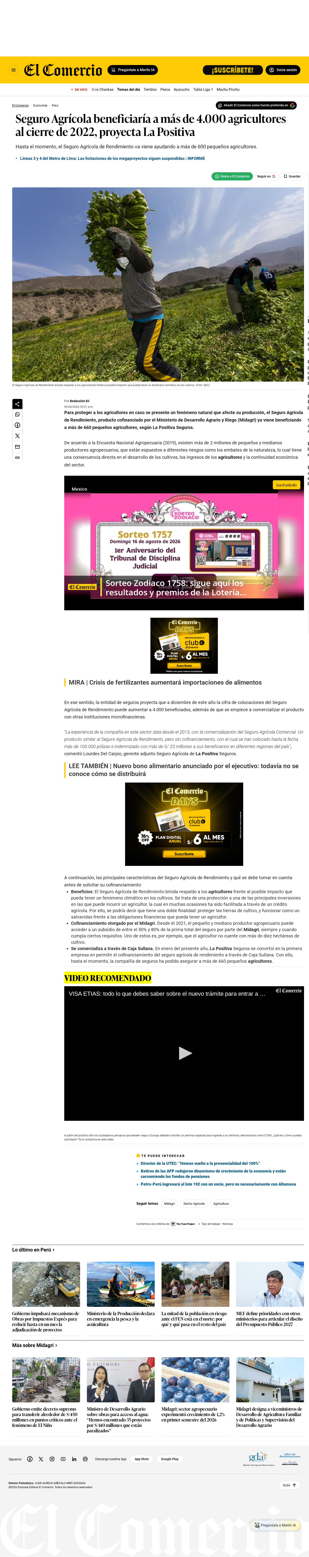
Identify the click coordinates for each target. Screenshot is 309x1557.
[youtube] (63, 1459)
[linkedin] (74, 1459)
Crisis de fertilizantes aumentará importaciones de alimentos (175, 682)
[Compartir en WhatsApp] (17, 414)
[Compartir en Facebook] (17, 425)
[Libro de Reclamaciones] (290, 1459)
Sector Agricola (194, 1203)
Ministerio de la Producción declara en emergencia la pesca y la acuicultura (121, 1318)
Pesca (165, 89)
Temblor (150, 89)
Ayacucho (182, 89)
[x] (41, 1459)
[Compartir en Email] (17, 446)
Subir (286, 1485)
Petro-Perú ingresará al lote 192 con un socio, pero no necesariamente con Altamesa (218, 1184)
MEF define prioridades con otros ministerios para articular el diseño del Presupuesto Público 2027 (269, 1318)
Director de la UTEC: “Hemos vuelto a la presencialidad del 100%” (200, 1163)
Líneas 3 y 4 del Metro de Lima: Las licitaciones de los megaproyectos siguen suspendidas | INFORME (112, 158)
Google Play (169, 1459)
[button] (184, 1053)
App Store (142, 1459)
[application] (184, 1053)
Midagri (169, 1203)
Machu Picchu (228, 89)
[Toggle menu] (14, 70)
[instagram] (52, 1459)
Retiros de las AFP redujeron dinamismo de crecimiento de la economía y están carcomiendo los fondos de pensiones (213, 1174)
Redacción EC (80, 401)
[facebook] (30, 1459)
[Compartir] (17, 404)
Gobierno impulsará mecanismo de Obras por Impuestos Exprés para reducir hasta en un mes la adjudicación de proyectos (45, 1321)
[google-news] (85, 1459)
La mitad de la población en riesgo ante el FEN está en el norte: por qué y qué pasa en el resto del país (194, 1318)
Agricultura (221, 1203)
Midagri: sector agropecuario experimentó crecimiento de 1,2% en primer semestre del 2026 (193, 1414)
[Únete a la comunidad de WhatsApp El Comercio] (232, 176)
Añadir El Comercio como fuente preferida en (256, 105)
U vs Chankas (103, 89)
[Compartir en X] (17, 436)
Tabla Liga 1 (203, 89)
